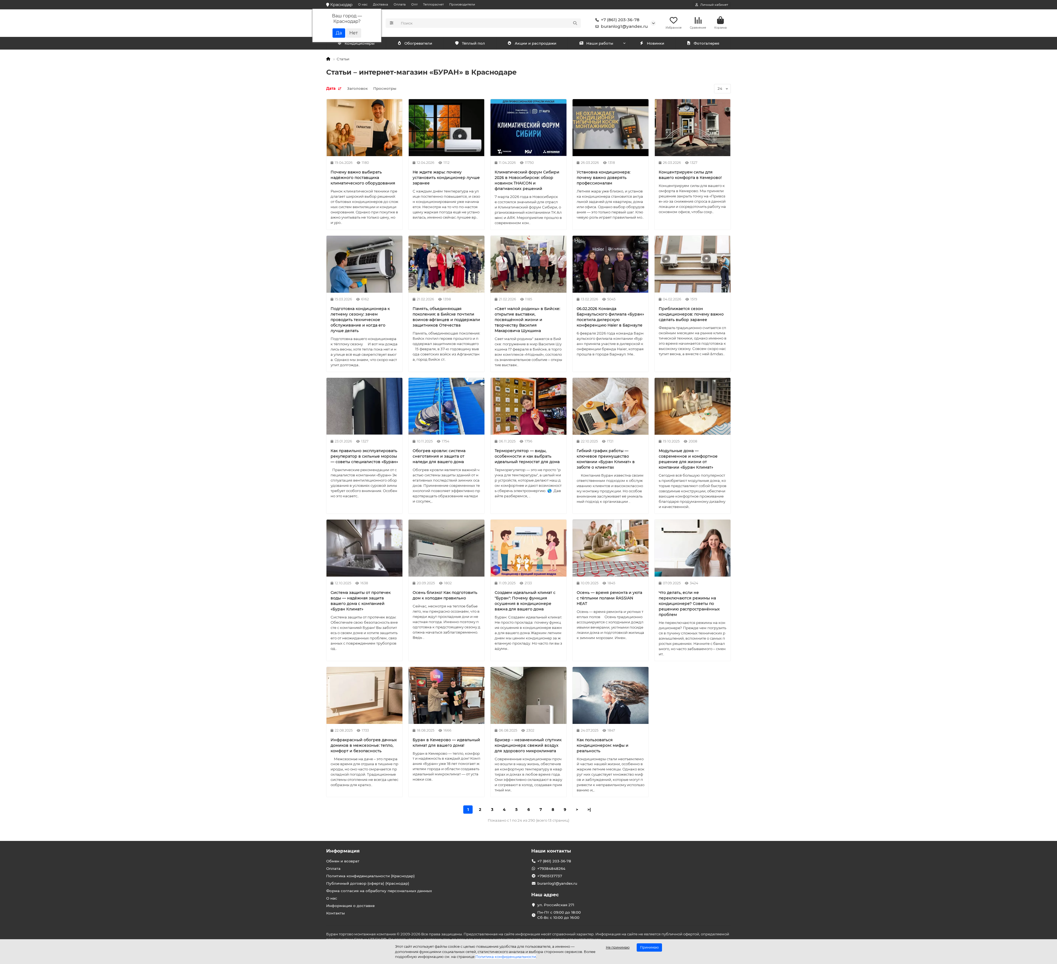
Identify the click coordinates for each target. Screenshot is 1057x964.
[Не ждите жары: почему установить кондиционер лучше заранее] (446, 127)
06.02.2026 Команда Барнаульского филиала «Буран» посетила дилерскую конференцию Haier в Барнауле (610, 317)
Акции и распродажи (535, 43)
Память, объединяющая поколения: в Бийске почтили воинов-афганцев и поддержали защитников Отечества (446, 317)
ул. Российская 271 (555, 905)
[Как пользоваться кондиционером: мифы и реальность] (611, 695)
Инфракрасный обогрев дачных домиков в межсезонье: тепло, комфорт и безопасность (364, 745)
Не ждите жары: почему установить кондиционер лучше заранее (446, 178)
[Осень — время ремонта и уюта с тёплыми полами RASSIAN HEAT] (611, 548)
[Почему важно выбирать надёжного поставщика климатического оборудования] (364, 127)
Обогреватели (418, 43)
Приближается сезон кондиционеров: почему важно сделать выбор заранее (691, 314)
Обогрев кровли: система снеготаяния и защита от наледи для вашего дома (439, 456)
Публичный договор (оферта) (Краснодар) (367, 883)
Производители (462, 4)
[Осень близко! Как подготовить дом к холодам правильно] (446, 548)
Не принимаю (618, 947)
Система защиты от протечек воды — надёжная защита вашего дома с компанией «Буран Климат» (361, 601)
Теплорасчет (433, 4)
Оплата (400, 4)
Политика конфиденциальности (505, 956)
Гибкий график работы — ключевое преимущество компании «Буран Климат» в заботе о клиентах (606, 459)
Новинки (655, 43)
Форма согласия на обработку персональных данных (379, 891)
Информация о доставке (350, 905)
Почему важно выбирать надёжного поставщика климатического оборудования (363, 178)
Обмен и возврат (342, 861)
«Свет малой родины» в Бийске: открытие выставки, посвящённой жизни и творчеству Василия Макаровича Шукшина (527, 319)
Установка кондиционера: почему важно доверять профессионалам (603, 178)
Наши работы (599, 43)
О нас (362, 4)
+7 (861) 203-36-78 (620, 19)
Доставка (380, 4)
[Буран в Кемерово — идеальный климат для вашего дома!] (446, 695)
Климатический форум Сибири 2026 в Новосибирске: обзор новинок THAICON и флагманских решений (527, 180)
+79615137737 (549, 876)
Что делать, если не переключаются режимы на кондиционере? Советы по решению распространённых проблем (689, 603)
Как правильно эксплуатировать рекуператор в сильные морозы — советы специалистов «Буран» (364, 456)
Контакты (335, 913)
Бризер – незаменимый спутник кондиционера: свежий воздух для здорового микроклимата (528, 745)
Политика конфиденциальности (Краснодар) (370, 876)
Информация (343, 851)
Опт (414, 4)
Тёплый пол (473, 43)
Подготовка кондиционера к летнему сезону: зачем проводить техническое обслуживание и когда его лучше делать (360, 319)
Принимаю (649, 947)
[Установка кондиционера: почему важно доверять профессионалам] (611, 127)
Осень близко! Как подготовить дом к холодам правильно (445, 595)
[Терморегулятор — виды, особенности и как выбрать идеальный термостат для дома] (528, 406)
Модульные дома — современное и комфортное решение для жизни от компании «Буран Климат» (688, 459)
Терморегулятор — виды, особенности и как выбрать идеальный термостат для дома (527, 456)
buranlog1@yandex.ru (624, 26)
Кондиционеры (360, 43)
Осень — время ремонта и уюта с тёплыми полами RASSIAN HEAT (609, 598)
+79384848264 (551, 868)
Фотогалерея (706, 43)
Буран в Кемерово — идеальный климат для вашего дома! (446, 742)
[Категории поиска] (391, 23)
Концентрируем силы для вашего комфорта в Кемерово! (690, 175)
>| (589, 809)
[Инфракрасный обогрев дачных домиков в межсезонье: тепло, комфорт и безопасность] (364, 695)
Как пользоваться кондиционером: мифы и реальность (602, 745)
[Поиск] (575, 23)
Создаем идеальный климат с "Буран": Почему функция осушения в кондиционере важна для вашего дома (525, 601)
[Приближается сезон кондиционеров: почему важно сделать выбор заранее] (693, 264)
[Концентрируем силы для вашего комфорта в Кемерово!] (693, 127)
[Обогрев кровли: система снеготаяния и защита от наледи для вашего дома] (446, 406)
